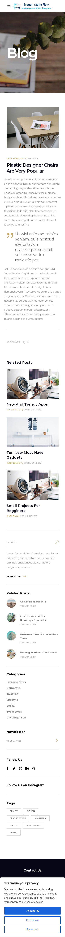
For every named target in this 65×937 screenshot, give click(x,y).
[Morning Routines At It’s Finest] (11, 654)
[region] (32, 907)
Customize (32, 920)
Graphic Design (18, 818)
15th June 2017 (16, 158)
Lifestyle (32, 158)
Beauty (14, 811)
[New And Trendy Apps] (33, 384)
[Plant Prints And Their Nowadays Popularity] (11, 617)
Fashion (31, 811)
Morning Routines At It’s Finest (38, 652)
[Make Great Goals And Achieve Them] (11, 635)
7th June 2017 (28, 606)
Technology (14, 409)
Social (11, 705)
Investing (12, 516)
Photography (34, 825)
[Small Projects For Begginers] (33, 485)
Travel (13, 832)
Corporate (13, 688)
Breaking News (16, 682)
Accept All (33, 910)
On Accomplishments (33, 601)
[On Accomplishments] (11, 603)
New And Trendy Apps (27, 404)
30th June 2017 (32, 409)
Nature (14, 825)
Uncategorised (16, 717)
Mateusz (15, 342)
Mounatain (40, 818)
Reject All (32, 929)
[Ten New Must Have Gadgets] (33, 432)
